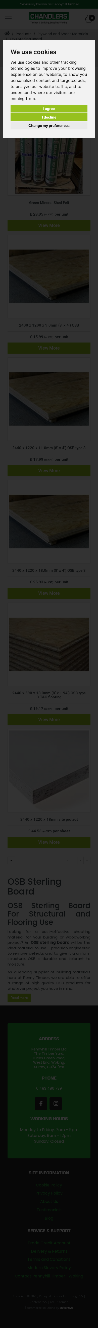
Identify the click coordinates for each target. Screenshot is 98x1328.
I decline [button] (49, 117)
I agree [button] (49, 108)
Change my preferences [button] (49, 125)
